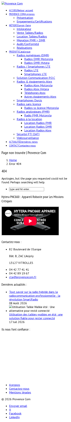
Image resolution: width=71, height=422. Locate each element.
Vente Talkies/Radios (30, 33)
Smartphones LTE (35, 74)
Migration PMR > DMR (31, 40)
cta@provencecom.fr (22, 277)
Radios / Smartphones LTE (33, 66)
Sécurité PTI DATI (28, 134)
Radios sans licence (29, 104)
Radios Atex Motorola (38, 85)
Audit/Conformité (28, 44)
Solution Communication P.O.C (36, 78)
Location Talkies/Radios (32, 36)
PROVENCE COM (22, 14)
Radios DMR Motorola (38, 59)
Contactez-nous (19, 388)
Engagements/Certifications (34, 21)
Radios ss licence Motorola (41, 108)
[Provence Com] (12, 3)
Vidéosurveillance (28, 138)
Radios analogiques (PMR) (33, 111)
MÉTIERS (20, 25)
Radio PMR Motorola (37, 115)
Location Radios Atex (37, 130)
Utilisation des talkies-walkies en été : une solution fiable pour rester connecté (36, 316)
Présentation (25, 18)
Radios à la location (29, 119)
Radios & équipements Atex (34, 81)
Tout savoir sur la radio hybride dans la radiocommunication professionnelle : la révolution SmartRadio (34, 295)
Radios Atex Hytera (36, 89)
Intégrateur (24, 29)
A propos (14, 385)
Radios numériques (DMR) (33, 55)
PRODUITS (19, 51)
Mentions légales (20, 392)
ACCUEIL (21, 10)
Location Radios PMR (38, 123)
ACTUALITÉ (23, 141)
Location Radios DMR (38, 126)
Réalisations (24, 48)
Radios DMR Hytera (36, 63)
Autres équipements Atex (40, 96)
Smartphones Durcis (29, 100)
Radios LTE (31, 70)
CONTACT (22, 145)
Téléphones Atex (34, 93)
